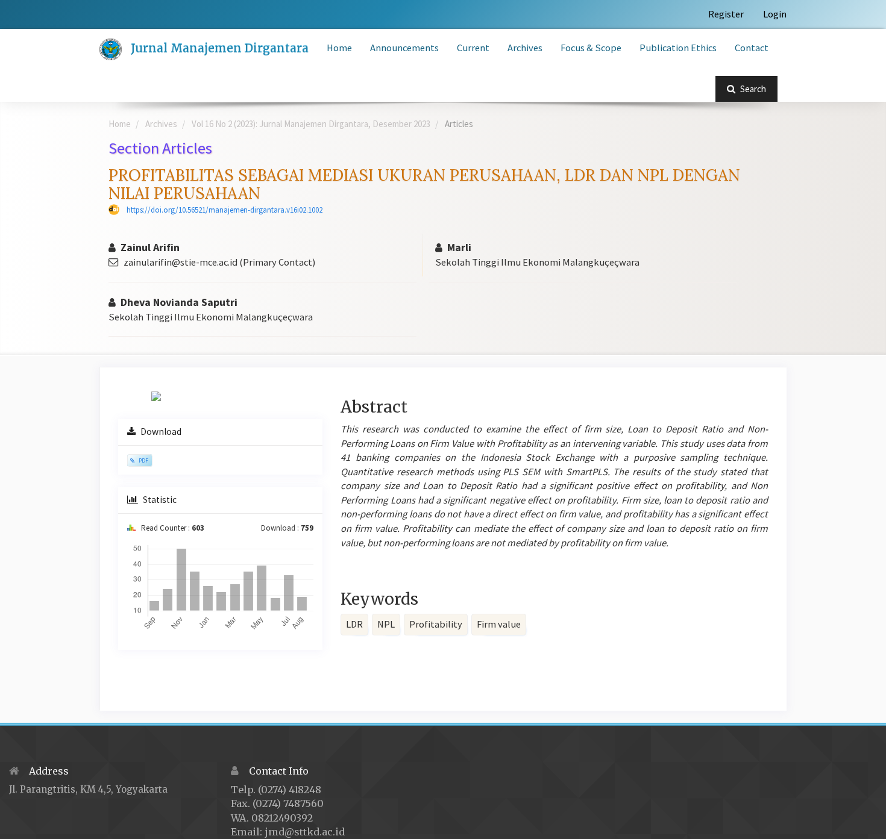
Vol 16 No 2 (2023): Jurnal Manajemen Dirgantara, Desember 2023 (311, 123)
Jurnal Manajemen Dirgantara (220, 48)
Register (726, 14)
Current (473, 48)
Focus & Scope (591, 48)
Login (775, 14)
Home (339, 48)
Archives (524, 48)
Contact (751, 48)
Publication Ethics (678, 48)
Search (752, 89)
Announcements (404, 48)
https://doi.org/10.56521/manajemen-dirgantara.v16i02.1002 (224, 210)
